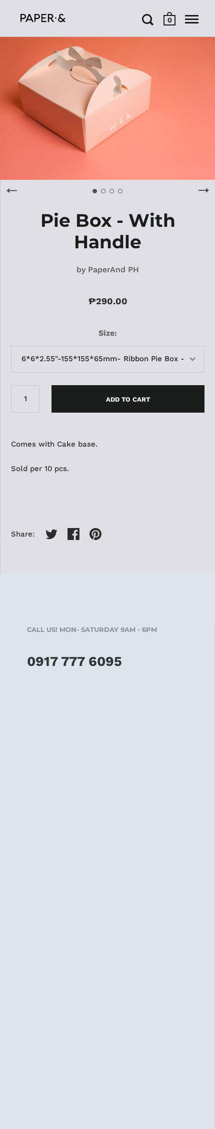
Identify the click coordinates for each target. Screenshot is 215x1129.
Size (106, 333)
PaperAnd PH (113, 269)
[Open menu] (191, 19)
